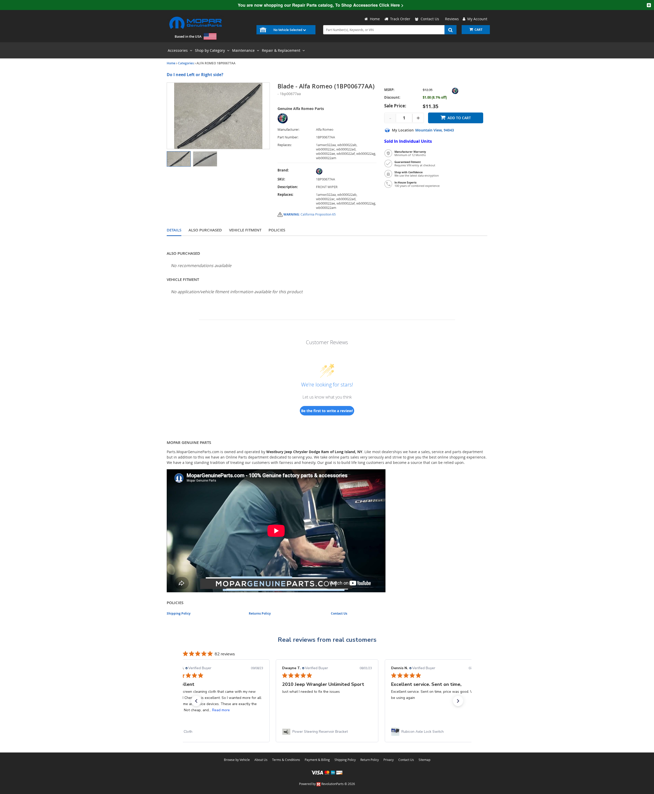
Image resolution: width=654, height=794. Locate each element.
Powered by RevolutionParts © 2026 (327, 784)
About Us (260, 760)
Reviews (451, 18)
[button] (196, 701)
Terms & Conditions (286, 760)
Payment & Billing (317, 760)
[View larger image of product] (179, 159)
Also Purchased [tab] (205, 230)
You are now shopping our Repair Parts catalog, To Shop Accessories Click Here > (320, 5)
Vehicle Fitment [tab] (245, 230)
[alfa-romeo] (346, 171)
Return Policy (369, 760)
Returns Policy (260, 613)
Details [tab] (174, 230)
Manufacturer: (288, 129)
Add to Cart (459, 117)
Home (171, 63)
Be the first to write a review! (327, 410)
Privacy (388, 760)
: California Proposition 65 (309, 214)
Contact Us (430, 18)
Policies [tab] (277, 230)
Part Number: (288, 137)
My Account (476, 18)
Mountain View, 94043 (434, 130)
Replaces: (285, 145)
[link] (218, 732)
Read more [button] (221, 710)
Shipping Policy (179, 613)
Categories (186, 63)
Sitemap (424, 760)
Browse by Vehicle (237, 760)
